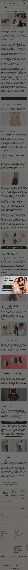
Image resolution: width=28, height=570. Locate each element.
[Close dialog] (26, 277)
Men (7, 288)
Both (7, 290)
